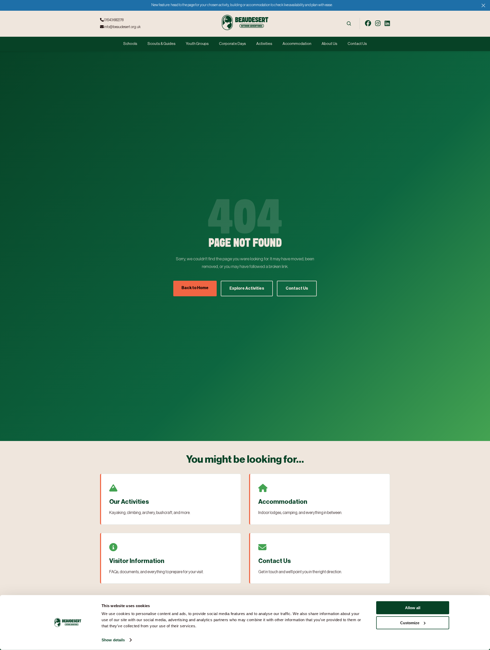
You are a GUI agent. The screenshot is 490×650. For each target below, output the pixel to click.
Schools (130, 44)
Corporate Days (232, 44)
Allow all (412, 608)
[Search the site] (348, 23)
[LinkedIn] (387, 23)
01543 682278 (114, 20)
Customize (409, 622)
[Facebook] (368, 23)
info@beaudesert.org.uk (122, 27)
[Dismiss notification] (483, 5)
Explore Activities (246, 288)
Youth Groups (197, 44)
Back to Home (195, 288)
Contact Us (357, 44)
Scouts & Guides (162, 44)
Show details (113, 640)
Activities (264, 44)
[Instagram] (378, 23)
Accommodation (297, 44)
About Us (329, 44)
